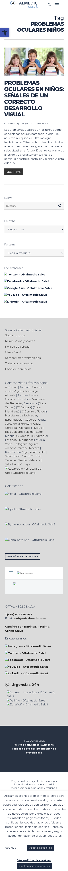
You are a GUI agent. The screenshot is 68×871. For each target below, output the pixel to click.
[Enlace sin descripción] (24, 4)
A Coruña (11, 387)
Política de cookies (24, 748)
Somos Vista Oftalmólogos (23, 357)
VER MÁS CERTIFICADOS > (22, 556)
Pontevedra (37, 452)
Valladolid (11, 464)
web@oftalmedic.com (30, 618)
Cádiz (37, 423)
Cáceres (30, 419)
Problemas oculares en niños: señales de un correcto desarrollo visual (34, 99)
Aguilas (33, 444)
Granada (24, 427)
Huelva (37, 427)
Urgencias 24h (25, 685)
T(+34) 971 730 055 (18, 614)
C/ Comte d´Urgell (33, 411)
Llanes (33, 395)
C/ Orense (23, 436)
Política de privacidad (26, 744)
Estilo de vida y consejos (16, 123)
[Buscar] (60, 205)
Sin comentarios (39, 123)
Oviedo (10, 399)
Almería (10, 395)
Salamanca (12, 456)
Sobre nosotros (15, 335)
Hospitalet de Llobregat (21, 415)
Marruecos (26, 440)
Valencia (34, 460)
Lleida (30, 431)
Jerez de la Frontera (18, 423)
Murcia (22, 448)
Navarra (34, 448)
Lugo (39, 431)
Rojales (19, 391)
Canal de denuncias (18, 369)
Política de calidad (17, 346)
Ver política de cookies (34, 860)
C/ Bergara (24, 407)
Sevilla (22, 460)
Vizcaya (25, 464)
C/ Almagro (39, 436)
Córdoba (11, 427)
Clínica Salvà (13, 352)
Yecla (8, 444)
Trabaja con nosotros (19, 363)
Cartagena (20, 444)
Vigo (25, 452)
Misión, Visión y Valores (20, 341)
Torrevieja (31, 391)
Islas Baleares (14, 431)
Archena (10, 448)
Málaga (12, 440)
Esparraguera (13, 419)
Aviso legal (47, 744)
